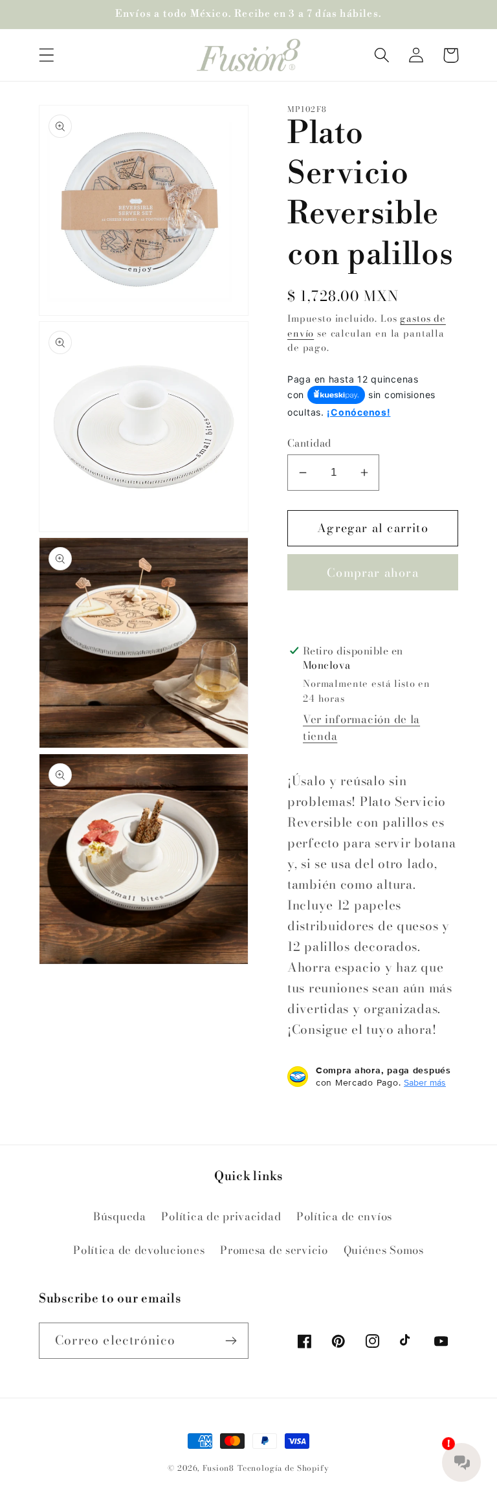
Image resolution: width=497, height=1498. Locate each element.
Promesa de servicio (274, 1250)
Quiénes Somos (384, 1250)
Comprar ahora (373, 572)
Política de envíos (344, 1216)
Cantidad (309, 443)
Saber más (425, 1082)
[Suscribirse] (231, 1341)
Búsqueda (119, 1216)
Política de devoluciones (138, 1250)
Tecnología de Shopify (283, 1468)
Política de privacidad (221, 1216)
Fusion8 (218, 1468)
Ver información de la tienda (361, 727)
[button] (47, 55)
